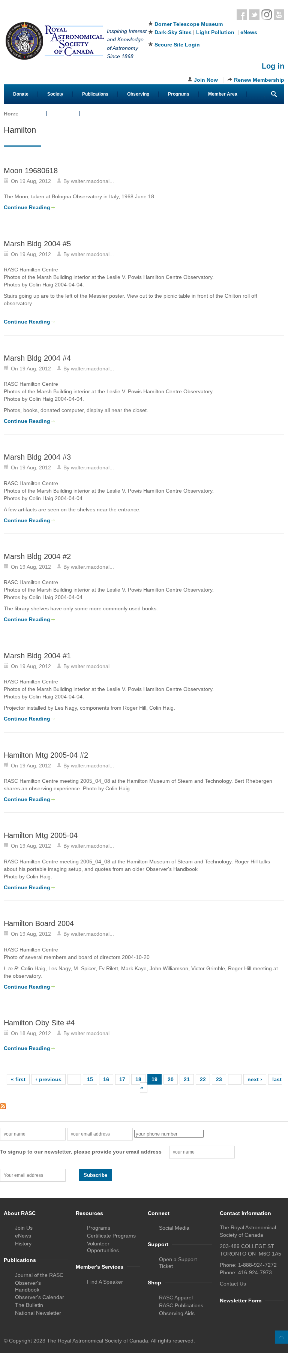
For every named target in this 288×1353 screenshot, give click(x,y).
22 (203, 1079)
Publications (95, 94)
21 (187, 1079)
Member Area (222, 94)
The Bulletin (29, 1305)
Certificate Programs (111, 1236)
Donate (20, 94)
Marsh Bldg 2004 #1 (37, 656)
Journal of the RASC (39, 1275)
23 (219, 1079)
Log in (273, 66)
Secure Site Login (177, 45)
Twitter (254, 14)
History (23, 1244)
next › (255, 1079)
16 (106, 1079)
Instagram (266, 14)
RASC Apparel (176, 1298)
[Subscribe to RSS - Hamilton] (144, 1106)
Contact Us (25, 113)
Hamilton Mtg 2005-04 (41, 835)
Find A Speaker (105, 1282)
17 (122, 1079)
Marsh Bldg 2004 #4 (37, 358)
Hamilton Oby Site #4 (39, 1023)
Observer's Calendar (39, 1297)
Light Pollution (215, 32)
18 (138, 1079)
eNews (248, 32)
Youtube (279, 14)
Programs (178, 94)
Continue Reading (27, 207)
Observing (138, 94)
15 (90, 1079)
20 (171, 1079)
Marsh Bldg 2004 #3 (37, 457)
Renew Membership (259, 80)
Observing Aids (177, 1313)
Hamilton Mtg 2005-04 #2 (46, 755)
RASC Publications (181, 1305)
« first (18, 1079)
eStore (63, 113)
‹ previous (49, 1079)
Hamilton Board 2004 (39, 923)
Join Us (24, 1228)
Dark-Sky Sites (173, 32)
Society (55, 94)
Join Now (206, 80)
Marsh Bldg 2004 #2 (37, 556)
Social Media (174, 1228)
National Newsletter (38, 1313)
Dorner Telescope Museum (188, 24)
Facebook (242, 14)
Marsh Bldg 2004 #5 (37, 244)
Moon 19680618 (31, 170)
